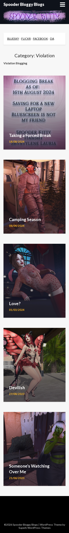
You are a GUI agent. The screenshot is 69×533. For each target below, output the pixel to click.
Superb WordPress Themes (35, 527)
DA (52, 38)
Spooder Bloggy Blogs (23, 4)
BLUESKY (13, 38)
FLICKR (26, 38)
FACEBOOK (40, 38)
